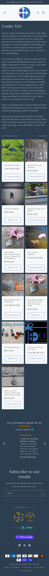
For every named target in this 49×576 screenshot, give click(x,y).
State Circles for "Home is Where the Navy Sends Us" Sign (12, 393)
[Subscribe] (41, 493)
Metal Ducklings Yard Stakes (36, 210)
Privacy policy (27, 567)
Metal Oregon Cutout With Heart (12, 301)
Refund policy (15, 567)
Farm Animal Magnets (33, 253)
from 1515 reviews (23, 429)
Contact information (25, 571)
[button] (4, 12)
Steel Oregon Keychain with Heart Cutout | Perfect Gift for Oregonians (12, 255)
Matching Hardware (12, 347)
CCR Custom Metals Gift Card (35, 348)
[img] (24, 426)
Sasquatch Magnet (11, 209)
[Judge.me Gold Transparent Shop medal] (19, 517)
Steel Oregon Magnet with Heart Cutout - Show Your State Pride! (36, 303)
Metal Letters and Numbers (35, 166)
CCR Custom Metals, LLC (23, 564)
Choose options (13, 176)
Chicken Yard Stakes (12, 165)
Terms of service (39, 567)
